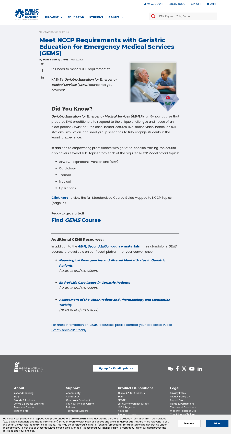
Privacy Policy (178, 393)
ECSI (120, 396)
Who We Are (21, 411)
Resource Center (24, 407)
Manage (189, 423)
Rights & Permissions (182, 403)
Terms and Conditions (183, 407)
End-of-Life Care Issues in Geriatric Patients (94, 283)
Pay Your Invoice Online (80, 403)
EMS (45, 32)
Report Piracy (178, 400)
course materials (109, 246)
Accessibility (73, 393)
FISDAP (122, 400)
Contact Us (72, 396)
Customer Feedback (78, 400)
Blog (16, 396)
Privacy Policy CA (180, 396)
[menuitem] (55, 17)
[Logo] (27, 14)
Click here (59, 198)
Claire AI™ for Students (131, 393)
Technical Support (77, 411)
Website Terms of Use (183, 411)
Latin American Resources (133, 403)
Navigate (123, 411)
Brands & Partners (24, 400)
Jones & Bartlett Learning (29, 403)
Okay (217, 423)
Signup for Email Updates (115, 368)
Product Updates (58, 32)
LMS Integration (127, 407)
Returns (70, 407)
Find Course (76, 220)
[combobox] (183, 16)
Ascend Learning (23, 393)
